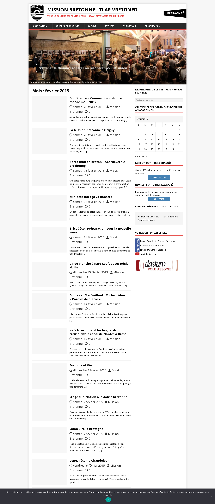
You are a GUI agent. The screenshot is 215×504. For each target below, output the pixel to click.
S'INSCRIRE (159, 199)
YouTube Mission (148, 254)
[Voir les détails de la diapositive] (107, 57)
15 (179, 139)
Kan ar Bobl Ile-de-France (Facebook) (158, 241)
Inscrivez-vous (146, 220)
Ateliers (109, 26)
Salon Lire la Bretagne (86, 429)
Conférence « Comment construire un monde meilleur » (98, 100)
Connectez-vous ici (148, 217)
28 (172, 149)
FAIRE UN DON (159, 177)
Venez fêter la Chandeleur (89, 460)
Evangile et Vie (80, 365)
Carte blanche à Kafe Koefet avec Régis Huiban (98, 265)
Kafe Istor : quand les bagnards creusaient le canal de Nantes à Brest (97, 332)
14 (172, 139)
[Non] (211, 496)
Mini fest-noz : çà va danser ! (90, 197)
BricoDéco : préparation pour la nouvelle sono (100, 230)
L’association (39, 26)
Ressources (151, 26)
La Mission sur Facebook (152, 245)
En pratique (129, 26)
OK (108, 499)
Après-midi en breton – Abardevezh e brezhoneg (97, 164)
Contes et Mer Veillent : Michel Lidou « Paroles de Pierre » (97, 297)
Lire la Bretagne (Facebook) (153, 249)
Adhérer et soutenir (67, 26)
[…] (125, 120)
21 (172, 144)
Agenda (92, 26)
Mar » (144, 156)
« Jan (137, 156)
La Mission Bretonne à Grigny (91, 130)
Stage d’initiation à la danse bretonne (98, 397)
